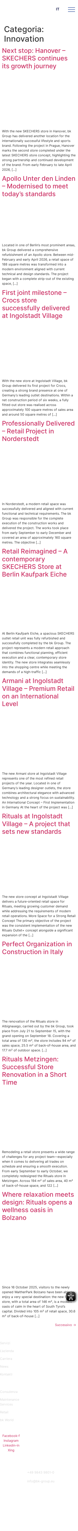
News (4, 1366)
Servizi (5, 1343)
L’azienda (7, 1351)
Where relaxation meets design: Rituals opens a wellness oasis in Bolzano (38, 1205)
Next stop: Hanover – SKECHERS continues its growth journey (35, 58)
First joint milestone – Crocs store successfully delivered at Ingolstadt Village (36, 304)
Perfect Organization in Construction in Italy (37, 947)
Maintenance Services (9, 1401)
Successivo (65, 1325)
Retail (4, 1412)
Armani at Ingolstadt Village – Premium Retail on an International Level (38, 692)
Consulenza (9, 1392)
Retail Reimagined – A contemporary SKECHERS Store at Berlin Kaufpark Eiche (35, 562)
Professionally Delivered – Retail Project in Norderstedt (38, 431)
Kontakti (6, 1374)
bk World (7, 1420)
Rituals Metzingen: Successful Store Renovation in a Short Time (34, 1070)
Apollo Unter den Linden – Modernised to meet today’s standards (38, 186)
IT (57, 9)
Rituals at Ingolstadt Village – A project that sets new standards (36, 823)
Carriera (6, 1359)
